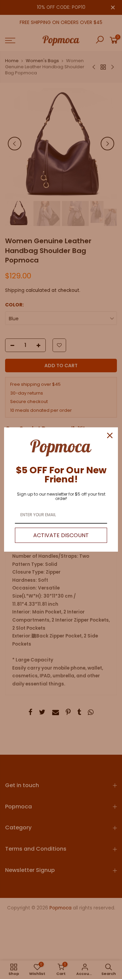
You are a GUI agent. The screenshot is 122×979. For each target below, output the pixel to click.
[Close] (110, 435)
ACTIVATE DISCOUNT (61, 535)
